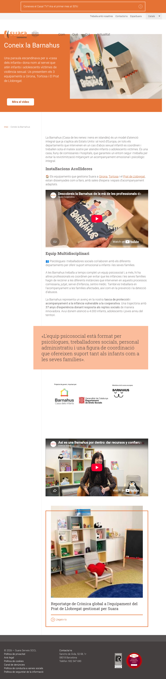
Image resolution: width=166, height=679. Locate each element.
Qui (87, 34)
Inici (6, 127)
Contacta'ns (121, 16)
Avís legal (9, 657)
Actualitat (103, 34)
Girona (103, 176)
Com (61, 34)
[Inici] (15, 34)
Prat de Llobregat (134, 176)
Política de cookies (14, 661)
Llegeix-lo (61, 619)
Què (75, 34)
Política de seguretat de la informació (23, 671)
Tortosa (114, 176)
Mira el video (20, 102)
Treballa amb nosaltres (101, 16)
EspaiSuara (136, 16)
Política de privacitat (14, 654)
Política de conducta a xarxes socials (23, 668)
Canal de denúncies (14, 664)
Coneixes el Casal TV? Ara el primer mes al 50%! (51, 6)
